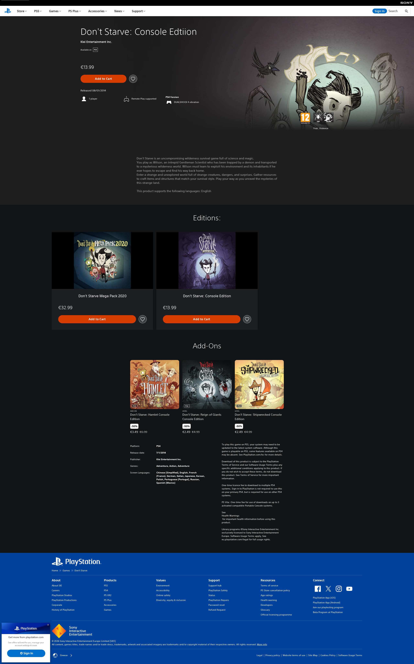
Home (55, 570)
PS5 (36, 11)
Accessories (96, 11)
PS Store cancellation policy (275, 590)
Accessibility (162, 590)
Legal (259, 655)
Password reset (216, 604)
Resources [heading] (268, 580)
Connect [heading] (318, 580)
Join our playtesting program (328, 607)
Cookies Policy (328, 655)
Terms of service (269, 585)
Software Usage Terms (350, 655)
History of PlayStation (63, 609)
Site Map (313, 655)
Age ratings (267, 595)
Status (211, 595)
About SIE (57, 585)
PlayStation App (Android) (326, 602)
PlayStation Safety (218, 590)
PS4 (106, 590)
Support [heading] (214, 580)
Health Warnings (230, 515)
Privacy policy (272, 655)
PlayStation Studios (62, 595)
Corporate (57, 604)
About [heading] (56, 580)
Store (20, 11)
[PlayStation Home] (8, 11)
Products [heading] (110, 580)
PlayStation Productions (64, 600)
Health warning (269, 600)
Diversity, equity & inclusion (171, 600)
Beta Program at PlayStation (328, 612)
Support (137, 11)
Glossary (265, 609)
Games (54, 11)
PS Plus (73, 11)
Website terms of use (294, 655)
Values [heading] (161, 580)
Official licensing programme (276, 614)
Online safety (163, 595)
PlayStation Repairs (218, 600)
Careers (56, 590)
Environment (162, 585)
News (118, 11)
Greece (64, 655)
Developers (267, 604)
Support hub (215, 585)
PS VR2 (107, 595)
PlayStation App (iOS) (324, 597)
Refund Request (216, 609)
